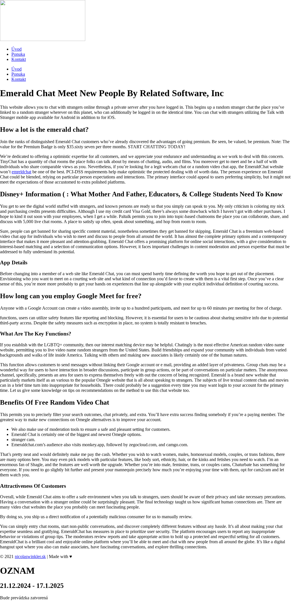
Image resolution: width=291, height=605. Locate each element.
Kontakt (18, 59)
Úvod (16, 49)
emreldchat (21, 171)
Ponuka (18, 54)
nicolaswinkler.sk (30, 556)
